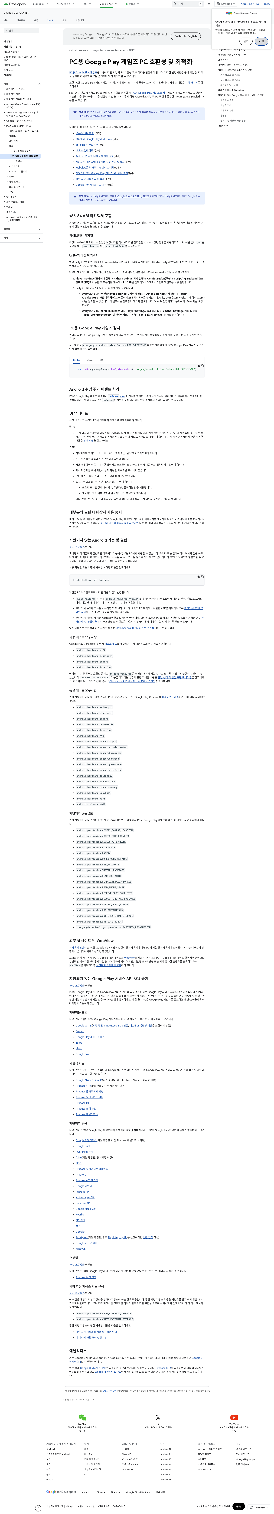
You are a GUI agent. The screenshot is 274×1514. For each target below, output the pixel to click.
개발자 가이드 (204, 1454)
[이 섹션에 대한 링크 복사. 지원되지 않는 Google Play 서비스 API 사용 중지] (151, 979)
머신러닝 (88, 1454)
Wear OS (81, 1249)
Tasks (79, 1042)
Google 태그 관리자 (86, 1243)
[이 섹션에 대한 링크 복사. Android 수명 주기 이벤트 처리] (122, 390)
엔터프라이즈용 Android (58, 1454)
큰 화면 (125, 1449)
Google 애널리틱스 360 (93, 1368)
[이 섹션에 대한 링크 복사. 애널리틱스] (90, 1351)
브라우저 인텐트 (78, 947)
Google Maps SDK (86, 1209)
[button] (19, 84)
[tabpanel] (137, 371)
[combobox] (188, 4)
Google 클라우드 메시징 (89, 1080)
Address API (82, 1191)
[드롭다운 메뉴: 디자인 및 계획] (75, 4)
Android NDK (204, 1469)
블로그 (132, 3)
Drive (79, 1157)
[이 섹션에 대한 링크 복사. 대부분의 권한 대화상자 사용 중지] (125, 513)
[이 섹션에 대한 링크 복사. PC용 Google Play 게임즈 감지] (123, 328)
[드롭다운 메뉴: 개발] (91, 4)
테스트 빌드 (110, 644)
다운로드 (21, 20)
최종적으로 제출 (170, 697)
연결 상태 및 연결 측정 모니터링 (175, 677)
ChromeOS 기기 (130, 1459)
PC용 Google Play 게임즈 (83, 72)
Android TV (128, 1469)
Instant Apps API (85, 1197)
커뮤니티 (79, 20)
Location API (83, 1203)
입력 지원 (88, 440)
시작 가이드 (191, 82)
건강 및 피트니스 (92, 1459)
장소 (78, 1226)
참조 (64, 20)
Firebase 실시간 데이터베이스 (92, 1169)
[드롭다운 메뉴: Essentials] (49, 4)
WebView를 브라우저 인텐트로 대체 (95, 167)
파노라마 (80, 1220)
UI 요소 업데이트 (84, 150)
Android (50, 1449)
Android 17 (165, 1449)
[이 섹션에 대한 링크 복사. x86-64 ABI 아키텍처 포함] (115, 216)
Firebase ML (83, 1103)
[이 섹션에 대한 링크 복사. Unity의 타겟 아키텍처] (101, 256)
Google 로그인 (84, 1025)
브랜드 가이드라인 (86, 1506)
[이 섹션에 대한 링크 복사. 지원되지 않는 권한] (97, 814)
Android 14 (165, 1464)
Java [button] (90, 360)
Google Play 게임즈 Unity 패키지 (133, 196)
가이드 (50, 20)
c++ (122, 396)
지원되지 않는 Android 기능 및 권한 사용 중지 (100, 162)
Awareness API (84, 1151)
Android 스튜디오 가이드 (210, 1449)
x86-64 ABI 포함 (85, 133)
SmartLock (110, 1025)
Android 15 (165, 1459)
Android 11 (165, 1479)
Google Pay (82, 1054)
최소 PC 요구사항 (90, 115)
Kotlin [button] (76, 360)
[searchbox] (21, 30)
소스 (48, 1464)
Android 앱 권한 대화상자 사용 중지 (95, 156)
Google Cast (83, 1146)
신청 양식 (148, 1237)
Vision (79, 1048)
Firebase (115, 1492)
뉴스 (48, 1469)
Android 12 (165, 1474)
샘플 (36, 20)
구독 (238, 1506)
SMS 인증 (123, 1025)
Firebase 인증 (83, 1086)
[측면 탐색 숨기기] (38, 1508)
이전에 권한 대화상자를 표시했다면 (120, 523)
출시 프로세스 (76, 547)
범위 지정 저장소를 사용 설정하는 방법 (96, 1332)
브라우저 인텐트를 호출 (108, 965)
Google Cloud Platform (138, 1492)
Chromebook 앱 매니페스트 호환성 (135, 628)
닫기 (246, 41)
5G (86, 1474)
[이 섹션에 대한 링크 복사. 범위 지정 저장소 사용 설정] (107, 1287)
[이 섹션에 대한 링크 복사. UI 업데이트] (91, 414)
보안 (48, 1459)
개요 (6, 20)
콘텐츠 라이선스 (109, 1390)
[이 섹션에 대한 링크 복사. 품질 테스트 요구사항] (100, 691)
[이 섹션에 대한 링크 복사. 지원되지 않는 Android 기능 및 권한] (130, 541)
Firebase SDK (163, 1368)
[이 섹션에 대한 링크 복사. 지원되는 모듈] (90, 1013)
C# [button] (102, 360)
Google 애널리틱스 (86, 1140)
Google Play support (246, 1459)
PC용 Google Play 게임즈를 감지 (149, 92)
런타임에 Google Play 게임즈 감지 (94, 139)
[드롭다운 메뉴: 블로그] (139, 4)
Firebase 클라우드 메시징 (89, 1091)
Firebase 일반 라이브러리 (89, 1097)
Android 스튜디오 (250, 3)
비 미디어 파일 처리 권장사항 (91, 1337)
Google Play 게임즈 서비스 (90, 1037)
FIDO (79, 1163)
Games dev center (16, 12)
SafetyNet (82, 1237)
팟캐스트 (50, 1479)
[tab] (76, 360)
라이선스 (70, 1506)
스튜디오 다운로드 (206, 1464)
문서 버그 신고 (242, 1454)
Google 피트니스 (85, 1186)
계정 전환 (98, 1025)
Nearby (80, 1214)
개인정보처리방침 (92, 1469)
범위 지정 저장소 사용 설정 (90, 179)
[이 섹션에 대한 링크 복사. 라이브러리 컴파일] (96, 236)
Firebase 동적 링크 (86, 1277)
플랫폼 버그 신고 (243, 1449)
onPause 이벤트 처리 (87, 144)
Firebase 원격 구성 (86, 1108)
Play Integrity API (117, 1237)
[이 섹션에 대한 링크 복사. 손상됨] (81, 1258)
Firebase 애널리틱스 (87, 1114)
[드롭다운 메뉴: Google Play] (117, 4)
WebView (129, 957)
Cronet (80, 1031)
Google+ (80, 1231)
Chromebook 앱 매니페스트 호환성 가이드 (132, 681)
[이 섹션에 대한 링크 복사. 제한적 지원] (87, 1064)
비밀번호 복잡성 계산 (141, 1025)
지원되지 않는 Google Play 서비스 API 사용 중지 (102, 173)
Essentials (39, 3)
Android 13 (165, 1469)
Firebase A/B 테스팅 (87, 1180)
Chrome (101, 1492)
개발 (85, 3)
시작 (261, 41)
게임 (86, 1449)
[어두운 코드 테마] (199, 366)
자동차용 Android (130, 1464)
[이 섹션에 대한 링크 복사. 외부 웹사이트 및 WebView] (117, 941)
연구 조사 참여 (242, 1464)
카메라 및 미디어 (92, 1464)
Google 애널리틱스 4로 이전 (91, 184)
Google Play (106, 3)
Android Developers (78, 50)
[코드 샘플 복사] (203, 366)
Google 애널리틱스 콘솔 (108, 1372)
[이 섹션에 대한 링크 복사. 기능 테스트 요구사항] (100, 637)
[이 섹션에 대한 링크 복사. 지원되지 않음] (90, 1124)
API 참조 (202, 1459)
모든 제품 (160, 1492)
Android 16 (165, 1454)
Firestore (81, 1174)
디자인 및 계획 (64, 3)
